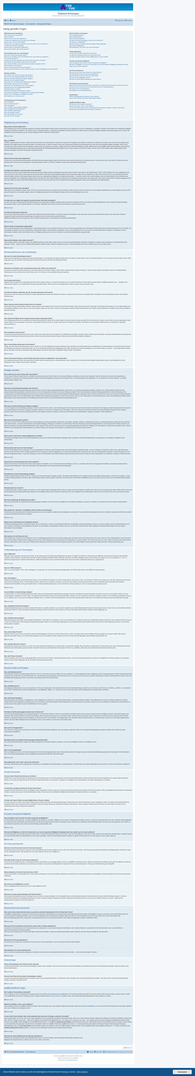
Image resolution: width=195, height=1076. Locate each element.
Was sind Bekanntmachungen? (12, 110)
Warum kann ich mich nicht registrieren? (15, 38)
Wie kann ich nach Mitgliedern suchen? (80, 77)
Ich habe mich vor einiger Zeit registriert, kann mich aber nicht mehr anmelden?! (26, 44)
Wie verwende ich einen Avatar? (13, 65)
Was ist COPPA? (9, 37)
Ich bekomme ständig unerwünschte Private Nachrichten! (85, 55)
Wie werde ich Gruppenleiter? (77, 42)
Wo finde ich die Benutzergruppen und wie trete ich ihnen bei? (86, 40)
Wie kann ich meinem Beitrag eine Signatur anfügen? (18, 78)
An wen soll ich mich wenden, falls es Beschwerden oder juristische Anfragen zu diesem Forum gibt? (96, 107)
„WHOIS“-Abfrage (12, 1020)
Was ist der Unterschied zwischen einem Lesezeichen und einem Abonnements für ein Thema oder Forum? (98, 85)
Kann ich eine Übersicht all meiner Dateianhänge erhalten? (85, 98)
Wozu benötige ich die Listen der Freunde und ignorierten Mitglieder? (88, 62)
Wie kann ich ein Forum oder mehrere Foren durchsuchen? (85, 72)
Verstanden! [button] (182, 1072)
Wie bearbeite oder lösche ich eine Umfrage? (16, 83)
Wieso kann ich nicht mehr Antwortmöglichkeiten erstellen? (20, 82)
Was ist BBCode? (9, 102)
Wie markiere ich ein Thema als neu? (14, 96)
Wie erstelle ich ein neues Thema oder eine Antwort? (18, 75)
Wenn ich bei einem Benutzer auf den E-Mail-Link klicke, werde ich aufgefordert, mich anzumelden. (31, 69)
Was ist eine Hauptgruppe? (76, 45)
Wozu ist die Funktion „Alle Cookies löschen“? (16, 49)
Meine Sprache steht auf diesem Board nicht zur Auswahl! (20, 62)
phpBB (62, 1056)
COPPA (105, 172)
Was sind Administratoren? (76, 35)
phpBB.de (128, 308)
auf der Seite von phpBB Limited (61, 996)
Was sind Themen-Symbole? (12, 116)
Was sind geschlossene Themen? (13, 114)
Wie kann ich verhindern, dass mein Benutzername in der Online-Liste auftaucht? (26, 56)
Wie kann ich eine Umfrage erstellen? (14, 80)
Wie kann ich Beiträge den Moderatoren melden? (17, 90)
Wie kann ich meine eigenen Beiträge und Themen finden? (85, 79)
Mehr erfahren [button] (82, 1072)
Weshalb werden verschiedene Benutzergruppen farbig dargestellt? (87, 44)
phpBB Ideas (92, 1006)
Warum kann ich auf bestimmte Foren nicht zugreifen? (19, 85)
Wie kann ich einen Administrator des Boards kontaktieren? (85, 109)
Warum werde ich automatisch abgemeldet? (16, 47)
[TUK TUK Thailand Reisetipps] (68, 6)
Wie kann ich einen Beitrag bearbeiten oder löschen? (18, 76)
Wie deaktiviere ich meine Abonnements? (80, 90)
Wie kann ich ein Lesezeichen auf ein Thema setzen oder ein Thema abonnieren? (91, 87)
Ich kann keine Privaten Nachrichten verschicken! (83, 53)
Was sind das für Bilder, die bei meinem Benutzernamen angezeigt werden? (24, 63)
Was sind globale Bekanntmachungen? (15, 109)
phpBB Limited (114, 308)
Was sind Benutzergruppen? (77, 38)
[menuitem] (6, 20)
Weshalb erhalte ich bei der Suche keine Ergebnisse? (84, 74)
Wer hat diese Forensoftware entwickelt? (80, 104)
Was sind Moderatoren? (75, 37)
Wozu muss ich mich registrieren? (13, 35)
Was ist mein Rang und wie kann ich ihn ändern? (17, 67)
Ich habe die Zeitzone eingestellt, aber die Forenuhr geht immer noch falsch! (25, 60)
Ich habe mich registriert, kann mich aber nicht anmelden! (20, 40)
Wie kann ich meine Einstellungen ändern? (15, 55)
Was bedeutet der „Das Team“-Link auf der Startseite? (84, 47)
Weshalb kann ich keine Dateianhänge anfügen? (17, 87)
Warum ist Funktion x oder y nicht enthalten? (81, 106)
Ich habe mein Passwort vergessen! (14, 45)
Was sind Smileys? (9, 105)
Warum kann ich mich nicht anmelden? (14, 42)
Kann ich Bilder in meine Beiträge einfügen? (16, 107)
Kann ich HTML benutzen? (11, 103)
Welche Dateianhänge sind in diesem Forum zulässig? (84, 96)
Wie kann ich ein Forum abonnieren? (79, 88)
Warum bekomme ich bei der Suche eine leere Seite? (83, 75)
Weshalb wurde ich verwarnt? (12, 89)
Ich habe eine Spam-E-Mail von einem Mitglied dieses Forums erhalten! (88, 56)
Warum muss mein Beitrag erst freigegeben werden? (18, 94)
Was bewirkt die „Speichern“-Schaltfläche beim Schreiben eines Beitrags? (24, 92)
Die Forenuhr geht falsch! (11, 58)
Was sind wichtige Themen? (12, 112)
